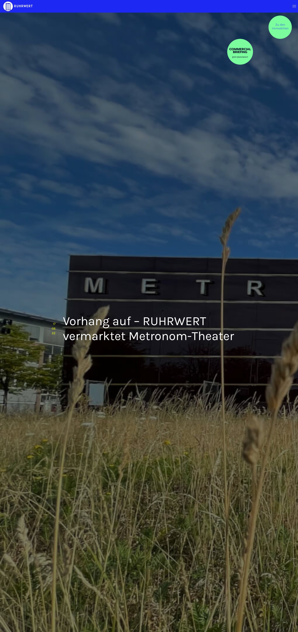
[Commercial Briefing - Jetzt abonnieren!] (240, 52)
